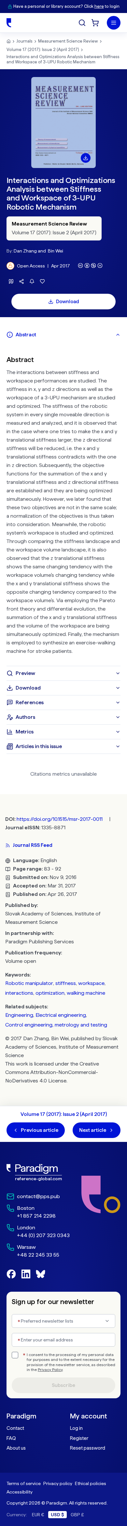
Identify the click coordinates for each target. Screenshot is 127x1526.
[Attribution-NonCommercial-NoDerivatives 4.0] (90, 265)
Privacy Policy (50, 1369)
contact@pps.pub (38, 1196)
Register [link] (79, 1438)
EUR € (38, 1514)
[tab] (63, 335)
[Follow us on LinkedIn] (26, 1274)
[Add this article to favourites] (42, 281)
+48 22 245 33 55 (38, 1255)
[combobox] (63, 1321)
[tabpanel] (63, 504)
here (99, 6)
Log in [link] (76, 1428)
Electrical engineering (60, 1015)
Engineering (19, 1015)
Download (67, 301)
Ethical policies (90, 1483)
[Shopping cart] (95, 23)
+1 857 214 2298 (36, 1216)
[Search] (82, 23)
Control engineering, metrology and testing (56, 1025)
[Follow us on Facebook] (11, 1274)
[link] (38, 1172)
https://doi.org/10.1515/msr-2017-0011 (60, 819)
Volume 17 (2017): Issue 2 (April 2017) (43, 49)
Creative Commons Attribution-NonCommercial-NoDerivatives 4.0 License (52, 1072)
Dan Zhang (25, 250)
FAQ (11, 1438)
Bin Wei (55, 250)
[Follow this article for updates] (31, 281)
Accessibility (20, 1491)
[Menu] (113, 23)
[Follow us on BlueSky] (40, 1274)
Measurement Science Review (68, 41)
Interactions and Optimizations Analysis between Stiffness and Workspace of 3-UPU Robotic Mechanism (63, 59)
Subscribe (63, 1385)
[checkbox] (15, 1355)
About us (16, 1448)
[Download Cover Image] (86, 158)
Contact (15, 1428)
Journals (24, 41)
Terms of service (24, 1483)
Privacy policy (57, 1483)
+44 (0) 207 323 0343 (43, 1235)
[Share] (21, 281)
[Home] (9, 22)
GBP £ (77, 1514)
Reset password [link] (87, 1448)
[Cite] (11, 281)
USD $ (57, 1514)
